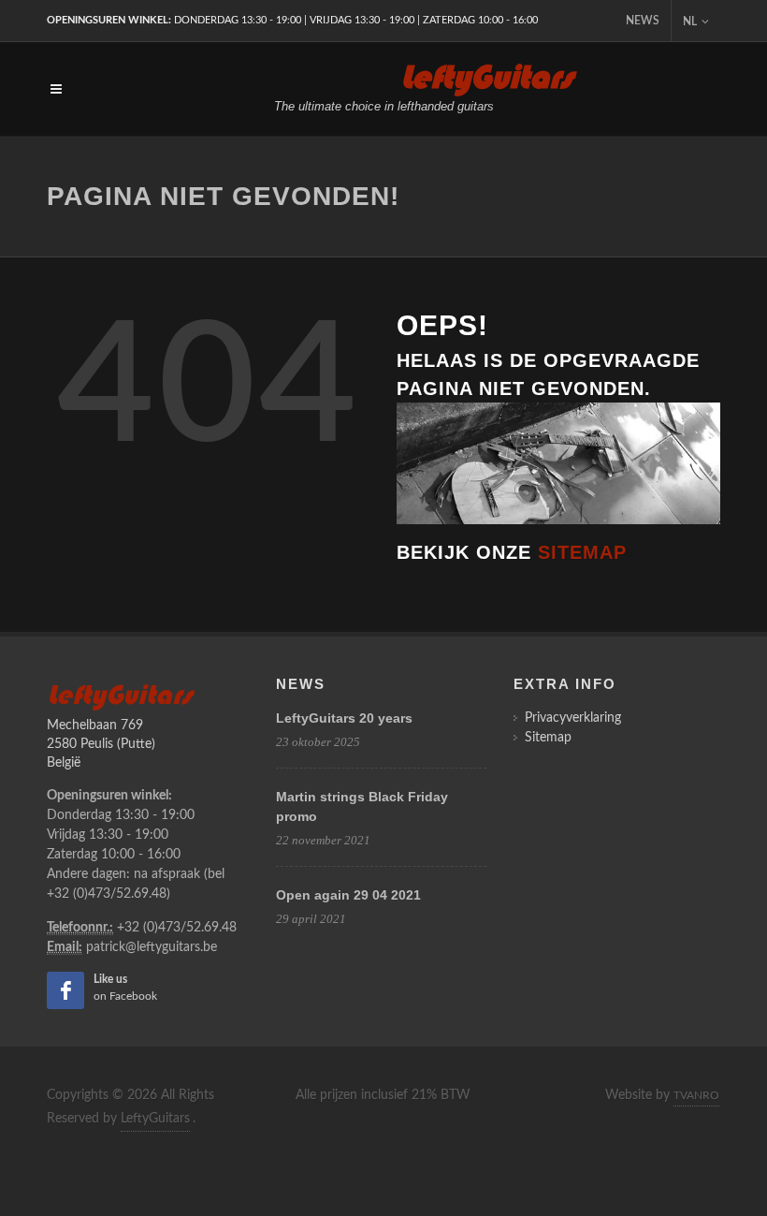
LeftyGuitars (155, 1118)
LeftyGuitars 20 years (344, 718)
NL (690, 21)
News (642, 20)
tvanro (696, 1095)
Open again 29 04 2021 (348, 894)
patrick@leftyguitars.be (151, 947)
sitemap (582, 552)
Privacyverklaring (573, 718)
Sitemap (548, 737)
